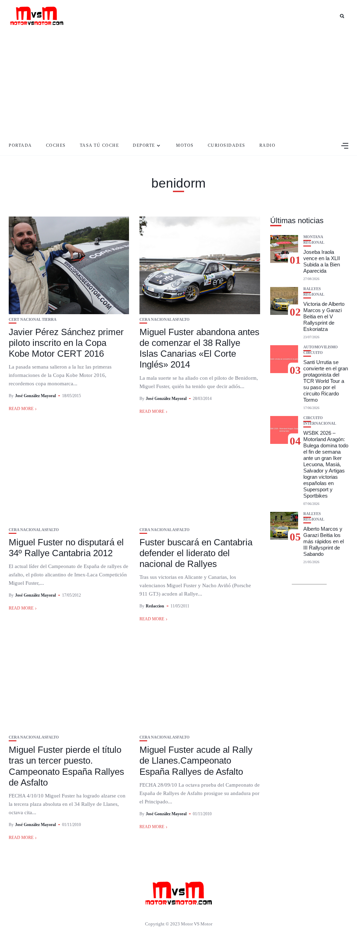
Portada (20, 145)
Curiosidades (226, 145)
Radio (267, 145)
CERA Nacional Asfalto (164, 319)
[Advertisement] (178, 84)
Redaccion (155, 606)
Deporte (144, 145)
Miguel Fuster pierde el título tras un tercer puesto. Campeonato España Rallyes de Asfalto (66, 766)
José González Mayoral (35, 395)
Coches (56, 145)
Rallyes (312, 289)
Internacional (319, 423)
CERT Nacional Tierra (32, 319)
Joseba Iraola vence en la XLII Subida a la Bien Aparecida (321, 261)
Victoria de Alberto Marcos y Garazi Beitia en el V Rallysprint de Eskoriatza (323, 316)
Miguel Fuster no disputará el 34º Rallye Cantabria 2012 (66, 547)
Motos (185, 145)
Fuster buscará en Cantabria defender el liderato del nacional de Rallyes (195, 553)
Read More (21, 408)
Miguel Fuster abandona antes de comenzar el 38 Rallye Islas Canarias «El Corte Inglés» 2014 (199, 348)
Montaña (313, 237)
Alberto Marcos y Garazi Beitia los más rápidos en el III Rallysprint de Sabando (323, 541)
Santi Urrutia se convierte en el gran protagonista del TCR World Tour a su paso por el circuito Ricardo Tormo (325, 381)
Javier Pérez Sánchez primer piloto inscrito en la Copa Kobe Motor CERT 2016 (66, 343)
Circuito (313, 353)
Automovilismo (320, 347)
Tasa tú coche (99, 145)
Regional (313, 242)
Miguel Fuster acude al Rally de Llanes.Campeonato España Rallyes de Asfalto (195, 760)
